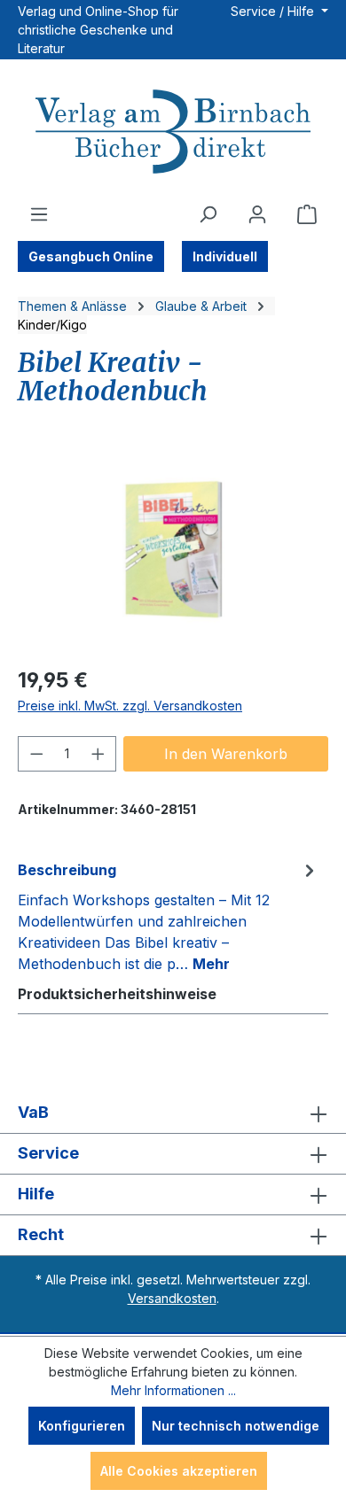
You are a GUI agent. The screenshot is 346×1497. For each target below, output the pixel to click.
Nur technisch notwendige (235, 1425)
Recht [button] (41, 1234)
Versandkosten (172, 1298)
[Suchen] (207, 214)
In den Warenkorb (225, 754)
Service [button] (48, 1153)
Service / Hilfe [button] (274, 11)
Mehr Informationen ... (173, 1390)
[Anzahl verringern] (36, 754)
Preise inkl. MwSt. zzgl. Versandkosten (130, 705)
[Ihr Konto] (257, 214)
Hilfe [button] (36, 1193)
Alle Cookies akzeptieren (178, 1470)
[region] (173, 551)
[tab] (168, 916)
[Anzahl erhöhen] (98, 754)
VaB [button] (33, 1112)
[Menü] (39, 214)
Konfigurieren (81, 1425)
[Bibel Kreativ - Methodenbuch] (172, 551)
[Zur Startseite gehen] (173, 133)
